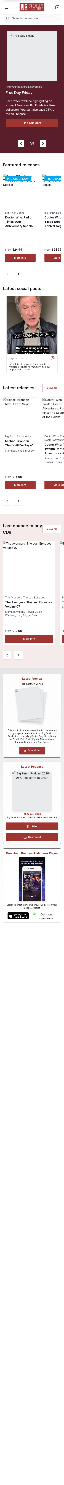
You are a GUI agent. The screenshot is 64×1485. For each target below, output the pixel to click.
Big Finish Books (14, 212)
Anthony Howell (24, 611)
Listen (34, 826)
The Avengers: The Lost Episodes (25, 597)
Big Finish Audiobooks (18, 436)
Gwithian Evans (53, 462)
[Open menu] (6, 7)
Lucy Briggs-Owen (27, 615)
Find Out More (32, 123)
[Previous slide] (21, 143)
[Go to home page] (32, 7)
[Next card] (18, 274)
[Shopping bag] (57, 7)
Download (34, 750)
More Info (20, 257)
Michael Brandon (25, 450)
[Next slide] (43, 143)
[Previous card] (7, 274)
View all (52, 387)
